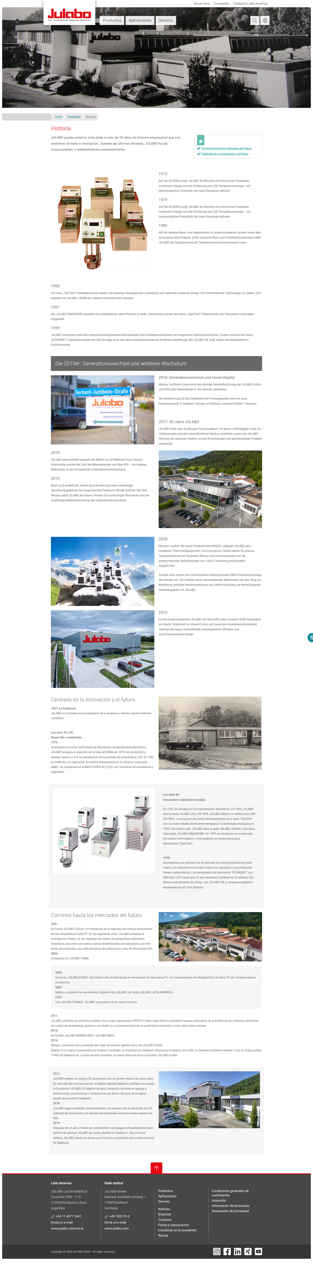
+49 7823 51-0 (119, 1216)
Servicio (166, 20)
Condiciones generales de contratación (230, 1193)
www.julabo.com (117, 1228)
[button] (102, 223)
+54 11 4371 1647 (68, 1216)
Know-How (202, 3)
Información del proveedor (231, 1206)
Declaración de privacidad (230, 1211)
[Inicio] (69, 12)
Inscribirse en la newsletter (177, 1230)
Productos (112, 20)
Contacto (164, 1220)
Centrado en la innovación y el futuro (224, 154)
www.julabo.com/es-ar (67, 1228)
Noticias (164, 1209)
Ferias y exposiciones (173, 1225)
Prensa (163, 1235)
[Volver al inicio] (156, 1168)
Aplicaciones (140, 20)
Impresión (219, 1200)
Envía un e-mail (62, 1222)
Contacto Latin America (250, 3)
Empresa (164, 1214)
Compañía (221, 3)
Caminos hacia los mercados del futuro (226, 148)
